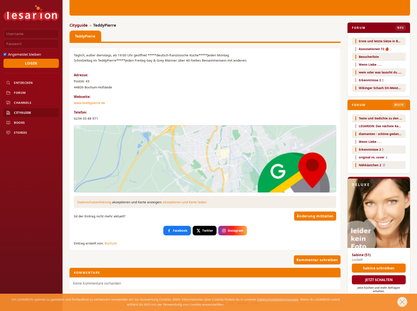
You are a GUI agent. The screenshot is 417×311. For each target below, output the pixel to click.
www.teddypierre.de (89, 103)
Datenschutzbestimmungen (277, 299)
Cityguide (79, 25)
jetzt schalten (379, 279)
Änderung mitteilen (315, 216)
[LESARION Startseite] (31, 13)
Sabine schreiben (379, 268)
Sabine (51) (361, 254)
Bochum (110, 243)
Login (31, 63)
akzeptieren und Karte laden (185, 202)
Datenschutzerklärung (94, 202)
